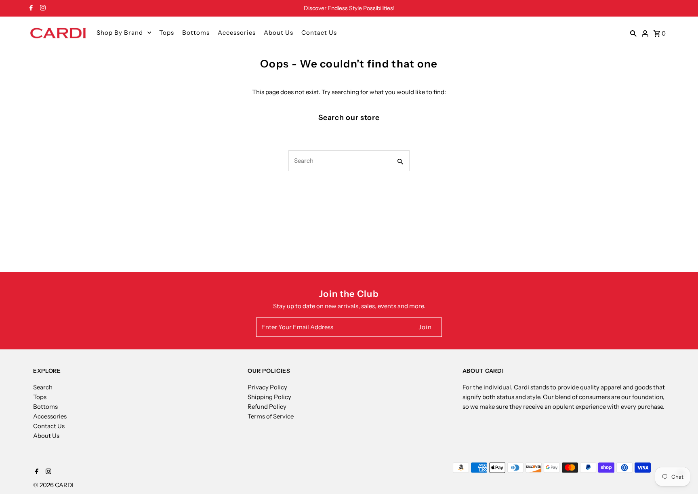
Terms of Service (271, 416)
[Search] (633, 33)
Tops (166, 32)
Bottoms (196, 32)
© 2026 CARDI (53, 485)
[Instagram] (42, 8)
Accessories (237, 32)
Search (43, 387)
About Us (278, 32)
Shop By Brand (120, 32)
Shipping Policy (269, 397)
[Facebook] (30, 8)
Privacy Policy (267, 387)
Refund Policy (267, 406)
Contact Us (319, 32)
